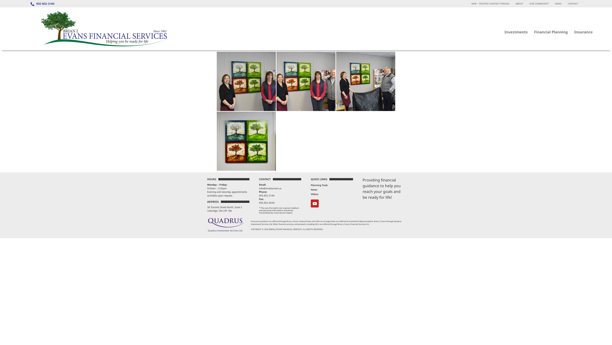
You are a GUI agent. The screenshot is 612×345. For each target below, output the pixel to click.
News (558, 3)
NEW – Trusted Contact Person (490, 3)
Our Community (539, 3)
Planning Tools (319, 185)
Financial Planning (551, 31)
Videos (314, 194)
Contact (573, 3)
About (519, 3)
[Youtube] (315, 203)
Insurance (583, 31)
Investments (516, 31)
